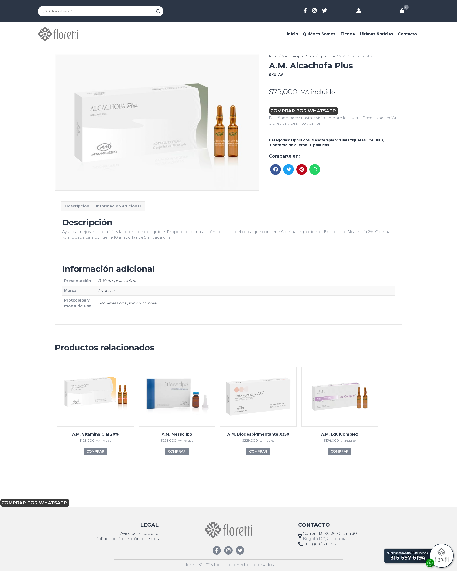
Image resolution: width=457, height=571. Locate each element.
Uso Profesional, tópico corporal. (128, 303)
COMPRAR (95, 451)
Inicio (292, 34)
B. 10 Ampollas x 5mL (117, 280)
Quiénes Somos (319, 34)
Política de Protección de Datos (127, 538)
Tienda (347, 34)
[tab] (77, 206)
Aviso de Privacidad (139, 533)
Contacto (407, 34)
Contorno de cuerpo (288, 145)
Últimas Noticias (376, 34)
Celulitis (375, 140)
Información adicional (118, 206)
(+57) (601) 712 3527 (321, 544)
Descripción (77, 206)
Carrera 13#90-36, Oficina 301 (330, 533)
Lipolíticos (327, 56)
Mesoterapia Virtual (298, 56)
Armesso (106, 290)
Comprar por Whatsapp (303, 110)
